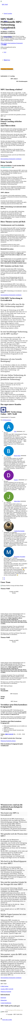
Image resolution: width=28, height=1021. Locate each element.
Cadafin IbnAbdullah (19, 531)
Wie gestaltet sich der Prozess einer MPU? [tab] (14, 835)
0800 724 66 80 (9, 734)
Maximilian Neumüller (19, 556)
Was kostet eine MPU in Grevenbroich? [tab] (10, 814)
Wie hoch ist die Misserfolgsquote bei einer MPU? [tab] (13, 862)
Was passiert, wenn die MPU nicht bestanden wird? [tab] (14, 955)
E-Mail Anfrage (4, 986)
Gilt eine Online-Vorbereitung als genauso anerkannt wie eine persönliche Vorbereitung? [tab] (13, 377)
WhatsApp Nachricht (6, 991)
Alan (15, 431)
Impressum (3, 997)
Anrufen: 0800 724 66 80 (7, 989)
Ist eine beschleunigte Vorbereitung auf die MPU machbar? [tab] (14, 333)
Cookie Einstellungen (6, 1003)
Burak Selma (17, 455)
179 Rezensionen (6, 420)
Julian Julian (17, 501)
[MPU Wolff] (4, 4)
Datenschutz (4, 1000)
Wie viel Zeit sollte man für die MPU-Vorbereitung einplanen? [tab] (12, 305)
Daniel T (16, 479)
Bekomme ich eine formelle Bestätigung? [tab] (11, 360)
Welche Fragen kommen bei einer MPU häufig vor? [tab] (13, 915)
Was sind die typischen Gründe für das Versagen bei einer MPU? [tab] (14, 883)
